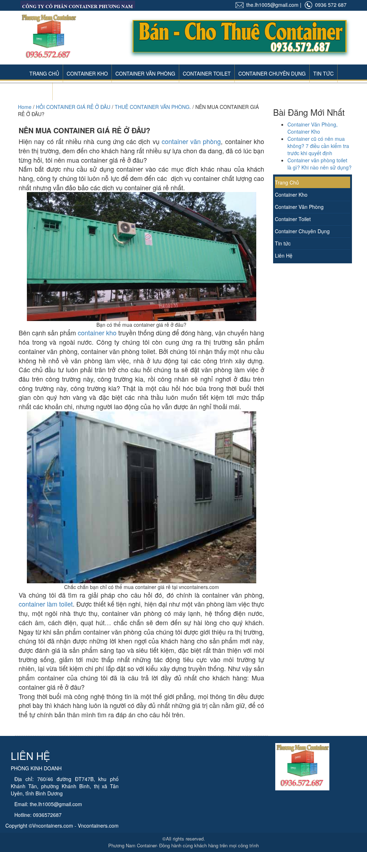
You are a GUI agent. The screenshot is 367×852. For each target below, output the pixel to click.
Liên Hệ (39, 91)
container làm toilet (46, 603)
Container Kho (87, 73)
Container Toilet (207, 73)
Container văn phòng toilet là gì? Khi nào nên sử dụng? (319, 164)
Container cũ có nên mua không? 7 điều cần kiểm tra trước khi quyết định (318, 146)
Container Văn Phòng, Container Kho (312, 128)
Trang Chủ (44, 73)
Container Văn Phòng (145, 73)
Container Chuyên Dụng (272, 73)
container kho (98, 332)
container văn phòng (191, 141)
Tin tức (283, 243)
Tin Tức (323, 73)
